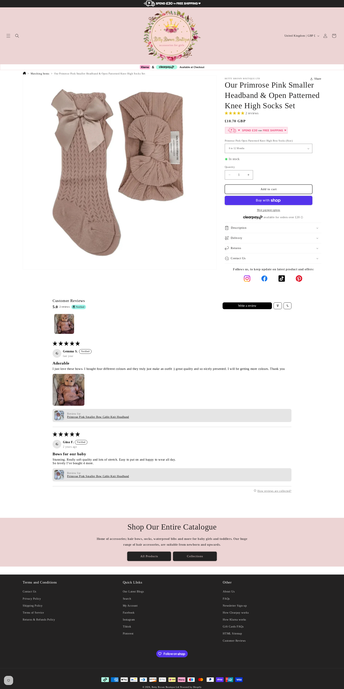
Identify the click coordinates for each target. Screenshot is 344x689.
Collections (195, 556)
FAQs (226, 598)
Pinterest (128, 633)
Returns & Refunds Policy (39, 619)
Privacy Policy (32, 598)
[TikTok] (282, 279)
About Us (229, 591)
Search (127, 598)
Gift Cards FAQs (233, 626)
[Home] (24, 73)
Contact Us (29, 591)
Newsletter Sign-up (235, 605)
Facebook (129, 612)
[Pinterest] (299, 279)
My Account (130, 605)
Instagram (129, 619)
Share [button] (317, 78)
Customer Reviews (234, 640)
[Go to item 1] (64, 324)
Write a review (247, 305)
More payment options (268, 210)
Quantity (230, 166)
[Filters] (278, 305)
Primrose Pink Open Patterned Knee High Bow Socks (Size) (259, 140)
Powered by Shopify (191, 687)
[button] (8, 35)
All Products (149, 556)
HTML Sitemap (232, 633)
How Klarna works (234, 619)
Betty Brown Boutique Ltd (165, 687)
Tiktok (127, 626)
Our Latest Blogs (133, 591)
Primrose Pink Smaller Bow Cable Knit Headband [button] (98, 416)
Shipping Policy (33, 605)
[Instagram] (247, 279)
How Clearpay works (236, 612)
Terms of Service (33, 612)
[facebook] (264, 279)
